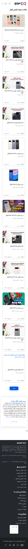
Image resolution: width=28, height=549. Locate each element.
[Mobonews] (18, 3)
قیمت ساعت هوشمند (21, 481)
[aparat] (6, 545)
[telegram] (9, 545)
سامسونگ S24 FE (22, 498)
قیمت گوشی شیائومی (21, 473)
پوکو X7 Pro (23, 501)
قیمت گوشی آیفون (22, 476)
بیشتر (14, 388)
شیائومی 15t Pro (22, 504)
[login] (9, 3)
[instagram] (17, 545)
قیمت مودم (23, 484)
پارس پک (9, 461)
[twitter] (13, 545)
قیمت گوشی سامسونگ (21, 470)
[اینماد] (14, 529)
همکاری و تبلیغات (22, 520)
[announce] (6, 3)
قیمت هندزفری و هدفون (21, 479)
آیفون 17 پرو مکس (21, 509)
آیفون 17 (24, 506)
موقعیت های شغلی (22, 517)
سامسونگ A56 (22, 495)
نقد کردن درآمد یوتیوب (21, 523)
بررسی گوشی (8, 417)
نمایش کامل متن (14, 421)
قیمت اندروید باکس (21, 487)
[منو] (2, 3)
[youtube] (21, 545)
